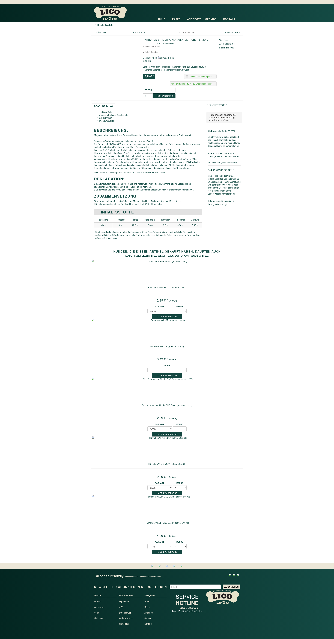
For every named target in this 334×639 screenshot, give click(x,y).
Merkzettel (98, 618)
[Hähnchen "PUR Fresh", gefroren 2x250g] (167, 273)
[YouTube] (238, 574)
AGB (121, 607)
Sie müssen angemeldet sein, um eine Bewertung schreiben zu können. (222, 117)
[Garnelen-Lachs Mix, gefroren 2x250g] (167, 332)
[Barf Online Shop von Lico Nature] (110, 12)
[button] (234, 9)
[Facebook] (230, 574)
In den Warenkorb (164, 95)
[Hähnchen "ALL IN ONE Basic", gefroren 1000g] (167, 508)
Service (211, 19)
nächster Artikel (232, 32)
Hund (162, 19)
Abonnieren (231, 586)
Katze (176, 19)
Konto (96, 612)
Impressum (124, 601)
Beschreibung (103, 106)
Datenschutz (125, 612)
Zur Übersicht (100, 32)
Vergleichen (224, 40)
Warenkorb (99, 607)
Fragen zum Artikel (227, 47)
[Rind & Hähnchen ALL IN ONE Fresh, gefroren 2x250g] (167, 391)
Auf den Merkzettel (227, 43)
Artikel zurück (139, 32)
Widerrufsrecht (126, 618)
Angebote (194, 19)
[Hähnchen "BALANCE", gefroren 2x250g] (167, 449)
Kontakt (229, 19)
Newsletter (124, 623)
